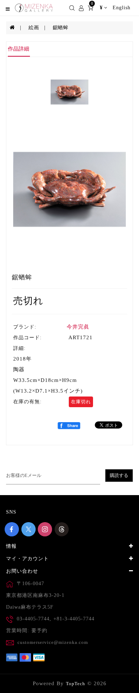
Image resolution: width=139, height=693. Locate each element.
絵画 (34, 27)
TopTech (75, 683)
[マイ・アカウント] (81, 7)
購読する (119, 475)
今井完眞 (78, 327)
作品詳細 (18, 49)
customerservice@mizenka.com (52, 642)
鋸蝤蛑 (60, 27)
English (121, 7)
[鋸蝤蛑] (69, 189)
